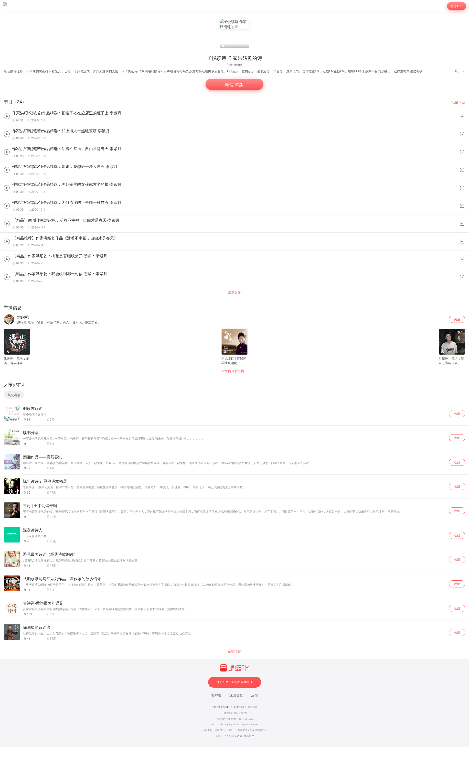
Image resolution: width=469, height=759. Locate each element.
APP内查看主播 (233, 371)
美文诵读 (14, 394)
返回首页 (236, 695)
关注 (457, 319)
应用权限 (237, 736)
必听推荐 (234, 651)
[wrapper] (234, 379)
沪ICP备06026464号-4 (223, 707)
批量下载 (458, 102)
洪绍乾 (238, 65)
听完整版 (234, 84)
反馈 (254, 695)
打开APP (457, 6)
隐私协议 (249, 736)
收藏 (457, 413)
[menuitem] (460, 71)
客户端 (216, 695)
